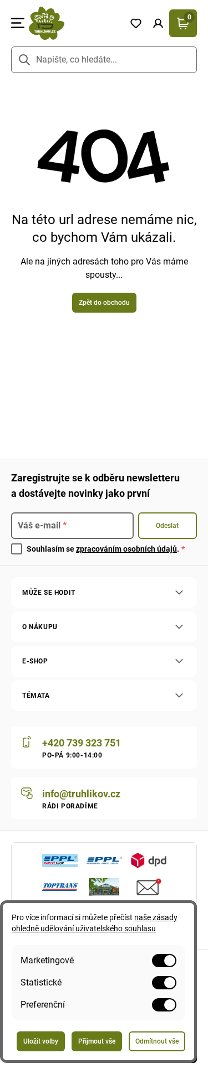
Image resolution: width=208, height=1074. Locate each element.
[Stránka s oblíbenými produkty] (136, 23)
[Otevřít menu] (17, 23)
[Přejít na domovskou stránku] (74, 23)
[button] (158, 23)
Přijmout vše (96, 1041)
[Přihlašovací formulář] (158, 23)
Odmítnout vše (157, 1041)
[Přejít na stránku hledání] (24, 60)
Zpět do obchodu (104, 303)
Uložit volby (40, 1041)
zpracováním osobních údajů (126, 548)
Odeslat (167, 526)
